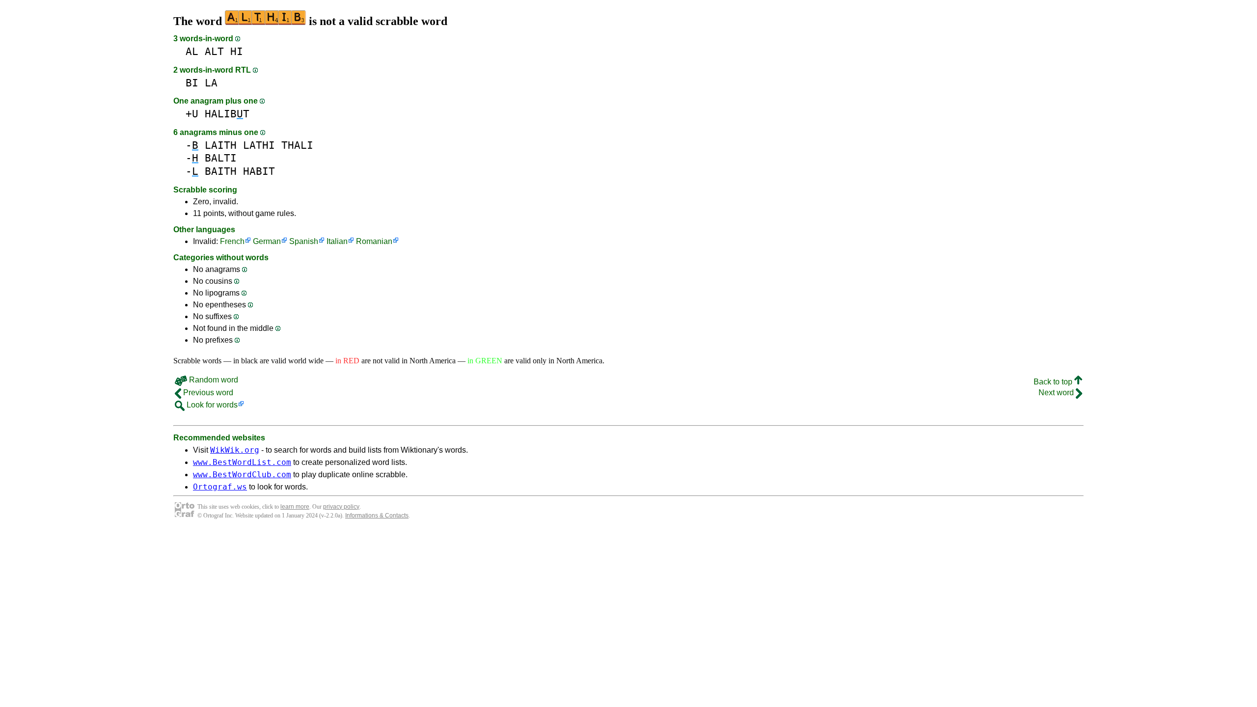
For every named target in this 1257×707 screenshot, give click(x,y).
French (232, 241)
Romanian (374, 241)
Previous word (207, 392)
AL (192, 51)
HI (236, 51)
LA (211, 83)
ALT (214, 51)
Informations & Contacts (377, 515)
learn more (294, 506)
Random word (212, 380)
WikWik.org (234, 450)
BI (192, 83)
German (267, 241)
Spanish (303, 241)
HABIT (259, 171)
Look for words (211, 405)
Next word (1057, 392)
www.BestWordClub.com (242, 474)
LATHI (259, 145)
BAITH (221, 171)
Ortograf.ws (220, 486)
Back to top (1054, 382)
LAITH (221, 145)
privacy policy (341, 506)
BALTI (221, 158)
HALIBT (227, 114)
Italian (337, 241)
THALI (297, 145)
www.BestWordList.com (242, 462)
